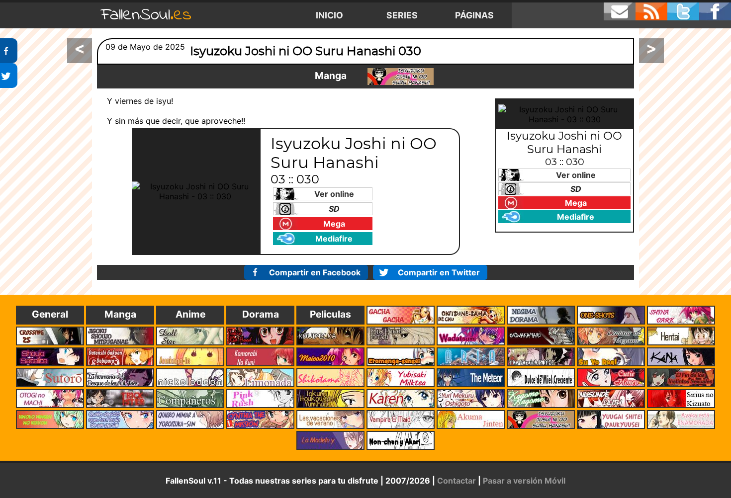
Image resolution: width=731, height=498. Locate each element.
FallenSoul (146, 15)
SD (334, 209)
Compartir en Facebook (315, 272)
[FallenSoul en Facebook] (715, 11)
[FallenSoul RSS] (651, 11)
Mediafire (334, 239)
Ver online (334, 194)
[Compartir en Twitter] (8, 75)
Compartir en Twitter (439, 272)
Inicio (329, 15)
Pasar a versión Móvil (524, 481)
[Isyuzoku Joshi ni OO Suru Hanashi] (400, 76)
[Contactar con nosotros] (620, 11)
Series (402, 15)
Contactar (456, 481)
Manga (331, 76)
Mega (334, 224)
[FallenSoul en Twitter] (683, 11)
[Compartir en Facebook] (8, 50)
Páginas (474, 15)
